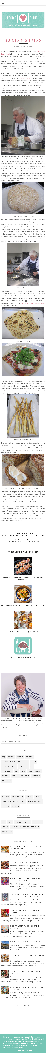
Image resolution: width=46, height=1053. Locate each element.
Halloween (37, 822)
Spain (40, 801)
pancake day (7, 832)
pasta (23, 771)
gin (31, 766)
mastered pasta (25, 78)
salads (20, 776)
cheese (33, 762)
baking (20, 762)
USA (7, 806)
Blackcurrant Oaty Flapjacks (24, 862)
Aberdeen (5, 797)
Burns (10, 822)
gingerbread (7, 771)
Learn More (20, 1051)
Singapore (32, 801)
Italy (4, 801)
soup (27, 776)
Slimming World (8, 762)
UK (3, 806)
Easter (27, 822)
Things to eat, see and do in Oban (26, 942)
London (11, 801)
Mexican (11, 757)
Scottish (20, 757)
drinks (13, 766)
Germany (29, 797)
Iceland (38, 797)
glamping (15, 806)
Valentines (24, 827)
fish (26, 766)
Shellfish (29, 757)
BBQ (3, 757)
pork (30, 771)
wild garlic (6, 781)
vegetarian (36, 776)
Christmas (19, 822)
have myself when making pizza (33, 303)
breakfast (35, 827)
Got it (29, 1051)
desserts (5, 766)
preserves (5, 776)
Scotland (21, 801)
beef (26, 762)
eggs (21, 766)
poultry (37, 771)
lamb (17, 771)
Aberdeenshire (17, 797)
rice (13, 776)
